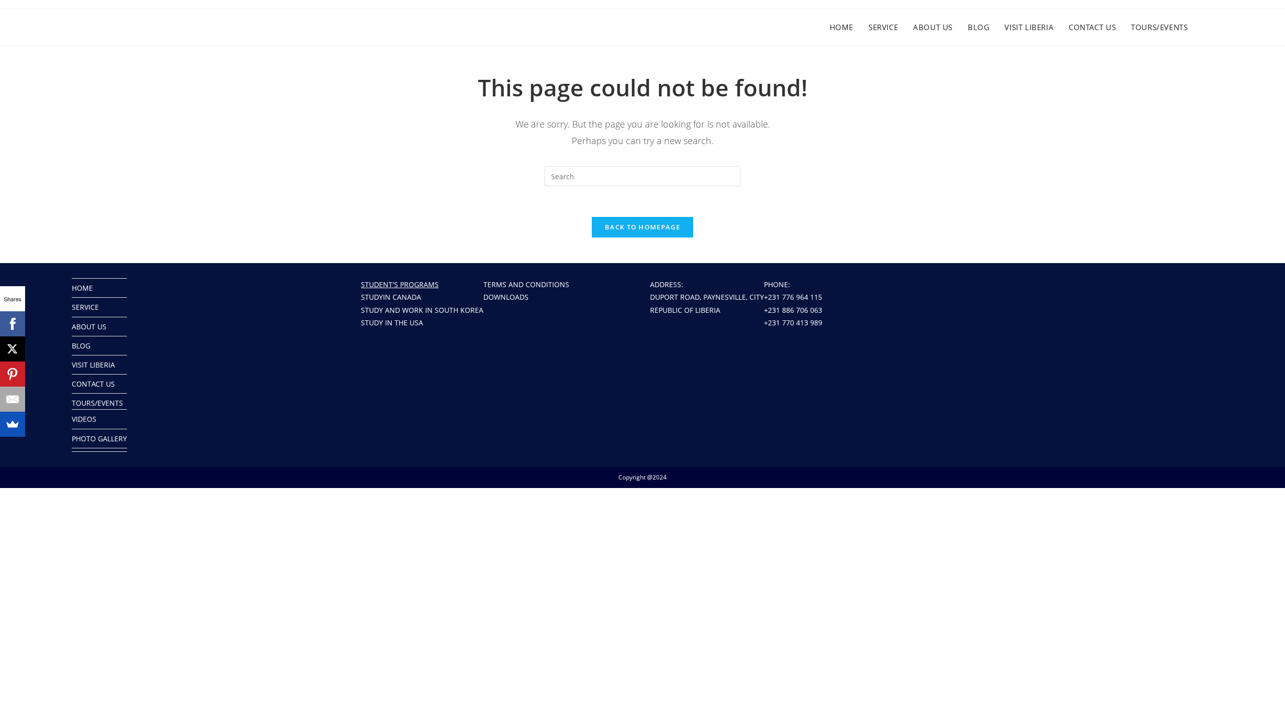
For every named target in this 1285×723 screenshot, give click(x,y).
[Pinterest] (12, 374)
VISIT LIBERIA (93, 365)
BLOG (81, 345)
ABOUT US (89, 326)
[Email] (12, 399)
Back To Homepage (642, 226)
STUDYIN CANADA (391, 297)
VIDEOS (84, 419)
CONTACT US (93, 384)
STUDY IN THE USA (392, 322)
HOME (82, 288)
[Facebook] (12, 323)
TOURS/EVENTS (97, 403)
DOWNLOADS (506, 297)
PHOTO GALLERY (99, 438)
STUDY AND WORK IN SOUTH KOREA (422, 310)
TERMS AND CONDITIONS (526, 284)
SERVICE (85, 307)
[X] (12, 349)
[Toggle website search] (1217, 27)
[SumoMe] (12, 424)
